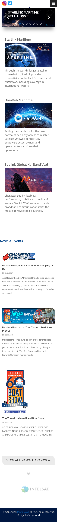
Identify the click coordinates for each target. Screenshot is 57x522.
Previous (8, 17)
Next (49, 17)
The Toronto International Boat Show (23, 418)
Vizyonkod (34, 515)
